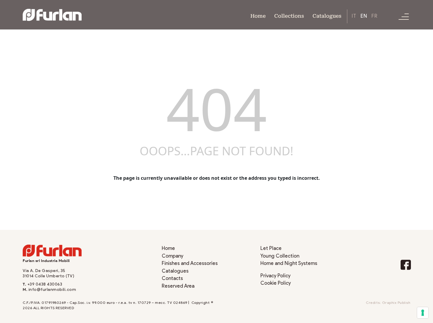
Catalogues (327, 15)
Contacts (172, 278)
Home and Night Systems (288, 263)
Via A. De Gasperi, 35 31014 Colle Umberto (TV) (48, 273)
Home (258, 15)
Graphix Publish (396, 303)
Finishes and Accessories (190, 263)
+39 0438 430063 (44, 284)
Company (172, 256)
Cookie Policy (275, 283)
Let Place (271, 248)
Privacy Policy (275, 275)
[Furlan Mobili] (52, 14)
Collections (289, 15)
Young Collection (279, 256)
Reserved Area (178, 286)
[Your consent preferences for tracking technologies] (422, 312)
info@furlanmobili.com (52, 289)
